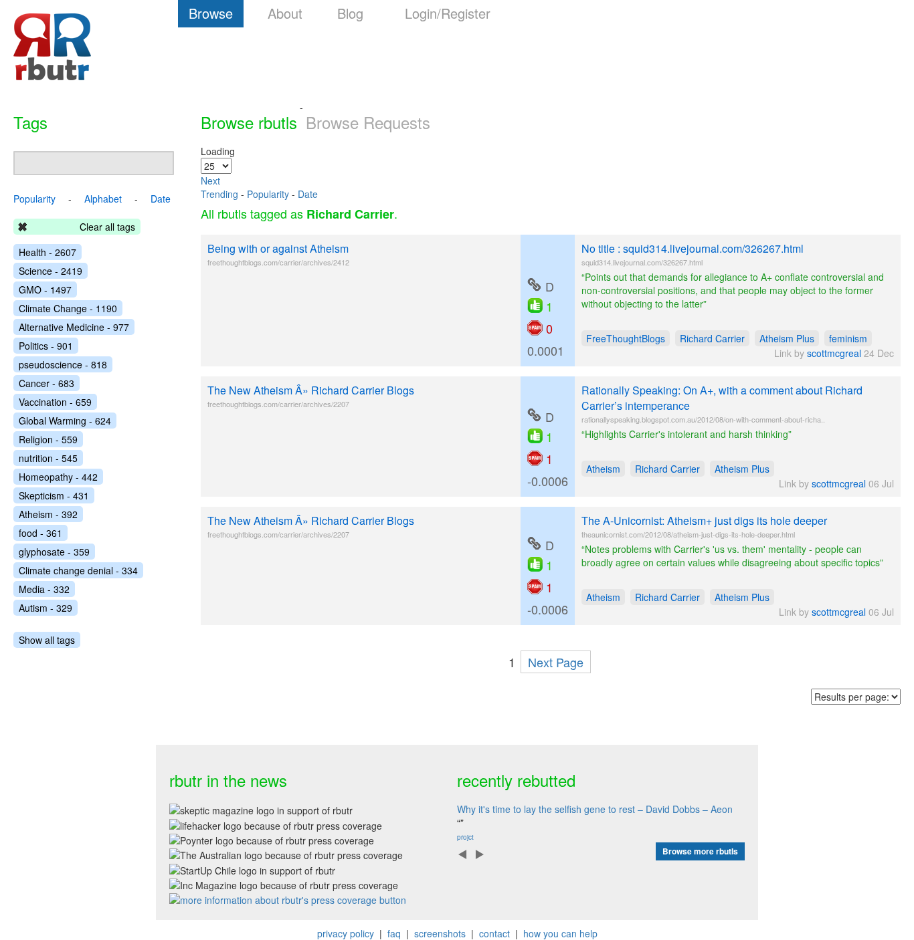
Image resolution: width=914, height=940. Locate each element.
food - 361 (40, 533)
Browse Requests (368, 122)
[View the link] (534, 284)
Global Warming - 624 (65, 420)
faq (394, 933)
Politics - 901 (46, 345)
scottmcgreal (834, 353)
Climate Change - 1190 (68, 308)
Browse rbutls (249, 122)
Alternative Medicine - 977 (74, 327)
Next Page (555, 662)
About (285, 13)
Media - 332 (44, 589)
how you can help (560, 933)
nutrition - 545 (48, 458)
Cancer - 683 (46, 383)
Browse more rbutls (700, 851)
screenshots (440, 933)
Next (210, 180)
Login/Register (447, 13)
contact (494, 933)
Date (308, 194)
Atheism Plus (786, 338)
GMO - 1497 (45, 289)
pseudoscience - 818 (63, 364)
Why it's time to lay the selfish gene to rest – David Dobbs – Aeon (595, 809)
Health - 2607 (47, 252)
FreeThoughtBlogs (625, 338)
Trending (219, 194)
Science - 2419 (50, 270)
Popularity (268, 194)
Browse (211, 13)
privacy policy (345, 933)
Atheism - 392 (48, 514)
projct (465, 837)
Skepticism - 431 (54, 495)
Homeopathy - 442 (58, 476)
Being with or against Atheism (278, 248)
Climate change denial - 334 (78, 570)
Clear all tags (107, 226)
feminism (848, 338)
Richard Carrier (712, 338)
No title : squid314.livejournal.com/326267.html (692, 248)
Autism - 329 (45, 607)
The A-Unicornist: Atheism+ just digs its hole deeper (704, 520)
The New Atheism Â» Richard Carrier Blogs (310, 390)
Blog (350, 13)
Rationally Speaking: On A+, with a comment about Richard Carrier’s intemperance (721, 397)
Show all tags (47, 640)
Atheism (603, 468)
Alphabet (103, 198)
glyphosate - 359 (54, 551)
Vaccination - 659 (55, 401)
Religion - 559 (48, 439)
